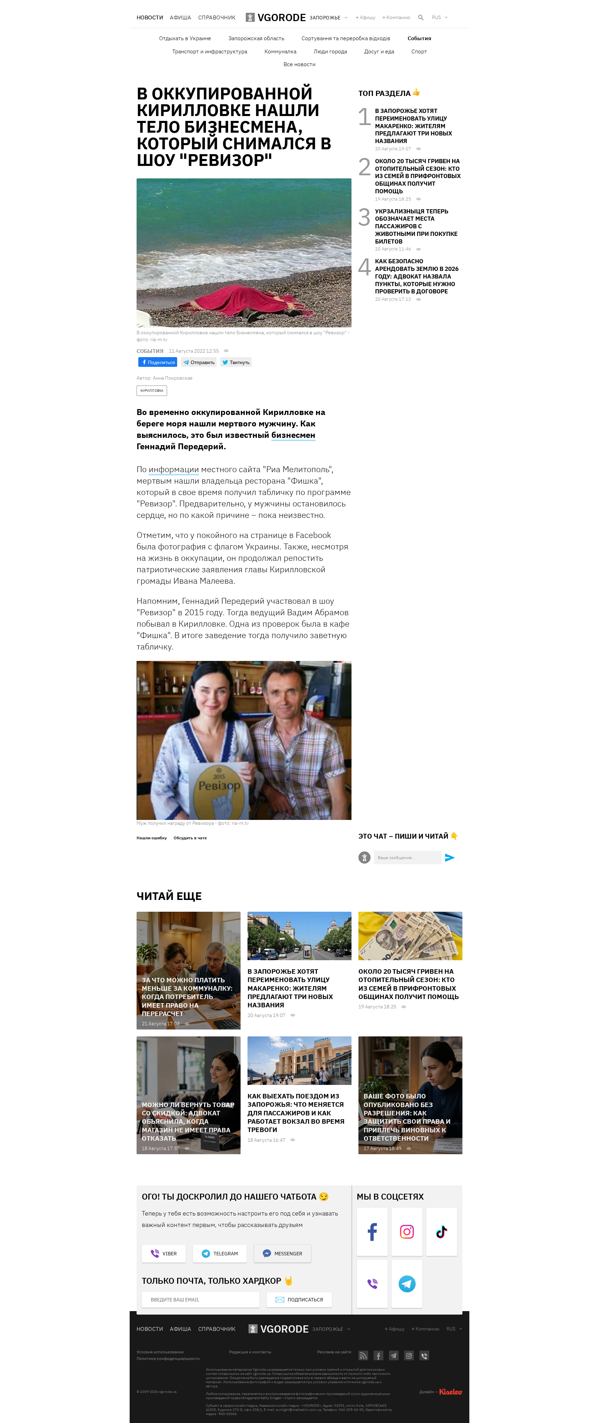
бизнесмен (293, 434)
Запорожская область (256, 38)
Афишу (367, 17)
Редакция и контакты (250, 1352)
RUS (436, 17)
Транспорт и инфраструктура (209, 51)
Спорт (419, 51)
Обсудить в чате (190, 838)
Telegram (226, 1253)
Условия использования (160, 1352)
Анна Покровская (172, 378)
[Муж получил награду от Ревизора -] (244, 740)
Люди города (330, 51)
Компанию (398, 17)
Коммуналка (280, 51)
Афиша (180, 17)
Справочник (217, 17)
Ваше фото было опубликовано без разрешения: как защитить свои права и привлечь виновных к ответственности (407, 1117)
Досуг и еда (379, 51)
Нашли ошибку (152, 838)
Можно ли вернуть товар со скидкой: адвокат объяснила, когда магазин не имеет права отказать (188, 1121)
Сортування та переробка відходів (346, 38)
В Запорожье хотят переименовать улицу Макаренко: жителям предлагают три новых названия (413, 126)
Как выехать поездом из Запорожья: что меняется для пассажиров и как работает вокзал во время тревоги (296, 1113)
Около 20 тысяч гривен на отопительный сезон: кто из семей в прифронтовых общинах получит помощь (418, 176)
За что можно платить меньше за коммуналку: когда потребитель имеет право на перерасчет (187, 997)
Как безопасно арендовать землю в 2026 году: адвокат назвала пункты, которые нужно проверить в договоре (417, 276)
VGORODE (284, 1328)
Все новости (299, 64)
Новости (150, 17)
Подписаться (305, 1300)
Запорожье (328, 1329)
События (419, 38)
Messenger (288, 1253)
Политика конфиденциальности (168, 1358)
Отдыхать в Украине (185, 38)
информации (174, 469)
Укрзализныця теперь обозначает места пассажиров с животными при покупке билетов (416, 226)
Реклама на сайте (334, 1352)
